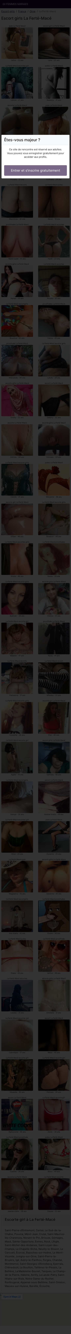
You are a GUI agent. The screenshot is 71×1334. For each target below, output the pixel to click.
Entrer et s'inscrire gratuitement (35, 170)
